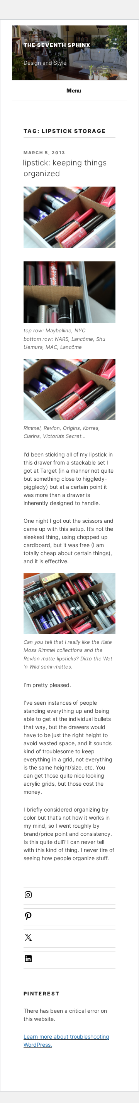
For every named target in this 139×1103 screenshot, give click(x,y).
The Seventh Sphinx (57, 45)
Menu (73, 90)
